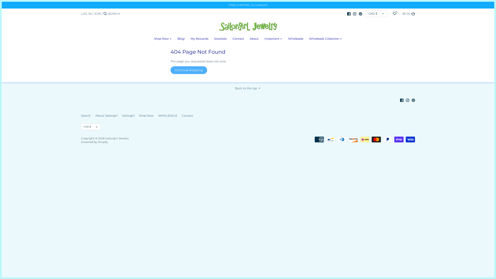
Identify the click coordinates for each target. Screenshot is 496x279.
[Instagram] (354, 13)
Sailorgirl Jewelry (117, 138)
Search (86, 115)
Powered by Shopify (94, 142)
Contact (187, 115)
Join (97, 14)
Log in (86, 14)
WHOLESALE (167, 115)
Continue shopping (189, 70)
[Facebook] (348, 13)
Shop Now (146, 115)
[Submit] (105, 14)
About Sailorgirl (106, 115)
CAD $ (373, 13)
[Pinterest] (360, 13)
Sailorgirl (128, 115)
